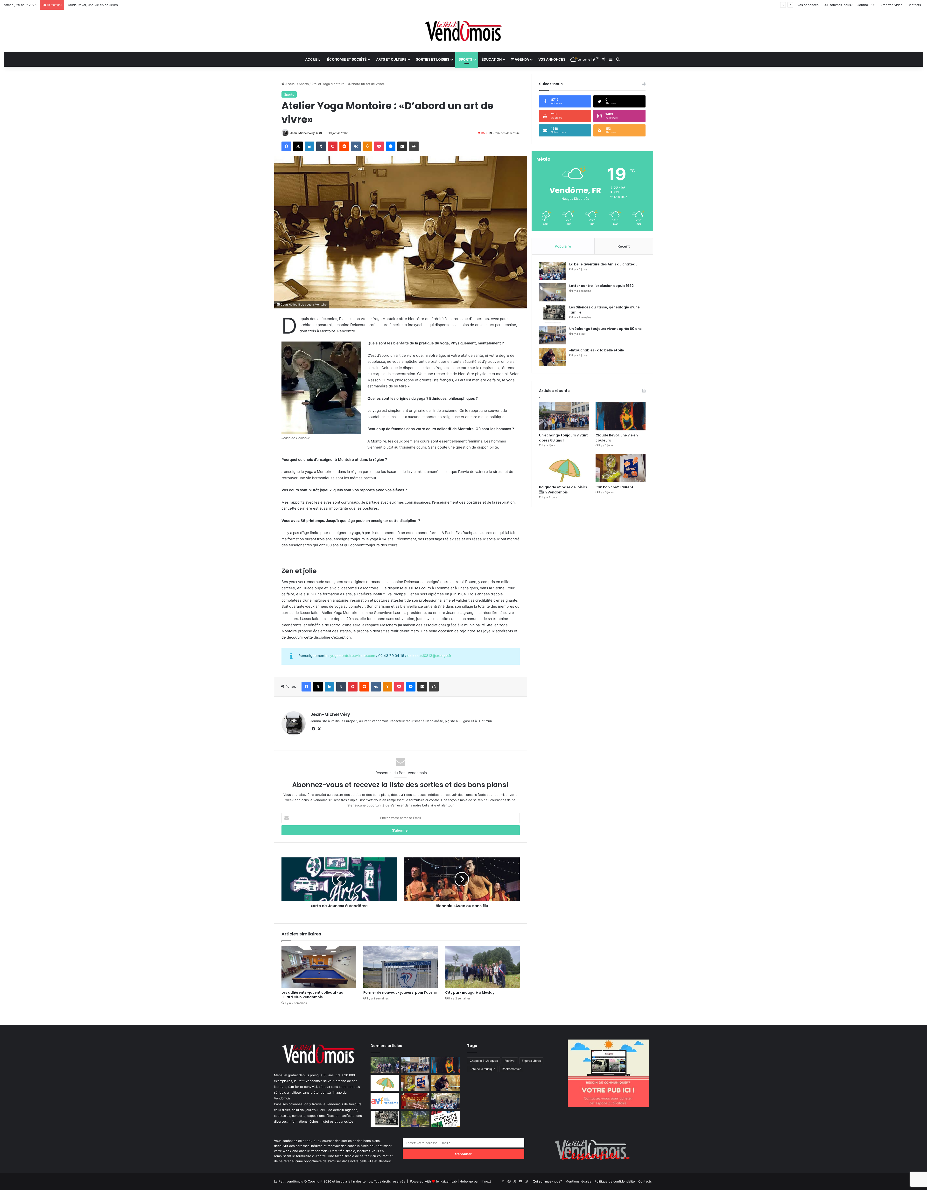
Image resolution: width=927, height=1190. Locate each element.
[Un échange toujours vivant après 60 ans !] (552, 335)
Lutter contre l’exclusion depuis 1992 (601, 285)
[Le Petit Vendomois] (463, 31)
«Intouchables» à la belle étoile (596, 350)
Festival (510, 1060)
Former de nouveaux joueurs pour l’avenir (400, 992)
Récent (624, 246)
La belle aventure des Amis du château (603, 264)
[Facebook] (286, 146)
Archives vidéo (891, 5)
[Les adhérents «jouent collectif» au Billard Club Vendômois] (318, 967)
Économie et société (347, 59)
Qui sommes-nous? (838, 5)
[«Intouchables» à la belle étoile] (552, 357)
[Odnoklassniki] (367, 146)
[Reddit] (344, 146)
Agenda (521, 59)
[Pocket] (379, 146)
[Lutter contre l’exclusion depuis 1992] (552, 292)
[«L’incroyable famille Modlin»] (445, 1119)
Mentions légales (578, 1181)
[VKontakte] (356, 146)
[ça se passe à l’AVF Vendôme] (385, 1101)
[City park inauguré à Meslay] (482, 967)
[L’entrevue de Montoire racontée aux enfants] (415, 1119)
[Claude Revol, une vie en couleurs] (621, 416)
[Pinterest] (332, 146)
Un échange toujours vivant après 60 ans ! (606, 328)
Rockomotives (511, 1069)
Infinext (485, 1181)
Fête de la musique (482, 1069)
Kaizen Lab (449, 1181)
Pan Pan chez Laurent (614, 487)
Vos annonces (808, 5)
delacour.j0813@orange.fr (429, 655)
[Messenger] (390, 146)
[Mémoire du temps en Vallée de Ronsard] (415, 1101)
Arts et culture (391, 59)
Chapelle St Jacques (484, 1060)
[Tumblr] (321, 146)
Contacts (914, 5)
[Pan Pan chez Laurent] (621, 468)
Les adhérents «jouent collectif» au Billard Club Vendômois (313, 994)
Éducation (492, 59)
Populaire (563, 246)
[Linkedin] (309, 146)
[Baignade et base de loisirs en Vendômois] (564, 468)
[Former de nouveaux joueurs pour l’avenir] (400, 967)
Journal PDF (866, 5)
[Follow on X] (317, 133)
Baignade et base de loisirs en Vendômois (99, 5)
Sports (465, 59)
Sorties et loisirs (432, 59)
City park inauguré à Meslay (469, 992)
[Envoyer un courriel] (320, 133)
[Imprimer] (414, 146)
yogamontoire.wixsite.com (352, 655)
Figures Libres (531, 1060)
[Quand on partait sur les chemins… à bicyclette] (385, 1065)
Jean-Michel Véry (302, 133)
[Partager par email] (402, 146)
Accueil (312, 59)
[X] (298, 146)
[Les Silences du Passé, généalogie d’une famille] (552, 314)
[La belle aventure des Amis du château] (552, 271)
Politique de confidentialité (615, 1181)
